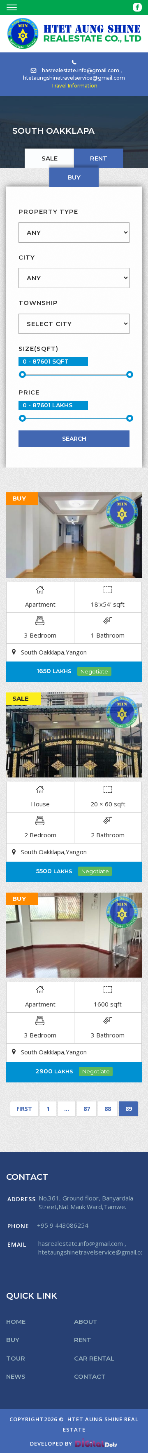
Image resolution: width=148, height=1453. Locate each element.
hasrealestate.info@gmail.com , (82, 70)
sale (50, 158)
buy (74, 177)
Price (28, 392)
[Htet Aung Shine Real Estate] (74, 33)
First (24, 1109)
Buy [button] (12, 1340)
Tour (15, 1358)
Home (15, 1321)
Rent (82, 1340)
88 (107, 1109)
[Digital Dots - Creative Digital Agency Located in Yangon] (96, 1443)
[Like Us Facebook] (137, 7)
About (85, 1321)
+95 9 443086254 (62, 1225)
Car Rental (94, 1358)
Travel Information (74, 86)
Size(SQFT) (38, 348)
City (26, 257)
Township (38, 303)
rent (98, 158)
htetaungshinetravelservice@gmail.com (74, 78)
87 (86, 1109)
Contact (90, 1376)
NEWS (15, 1376)
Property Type (48, 211)
